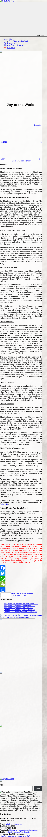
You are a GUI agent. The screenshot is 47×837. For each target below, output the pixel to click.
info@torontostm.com (14, 824)
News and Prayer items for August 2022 (19, 606)
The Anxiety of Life (18, 595)
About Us (8, 39)
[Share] (21, 589)
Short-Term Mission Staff (18, 41)
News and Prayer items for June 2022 (18, 608)
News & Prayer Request (13, 45)
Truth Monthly (9, 43)
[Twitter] (21, 573)
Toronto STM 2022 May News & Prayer (19, 610)
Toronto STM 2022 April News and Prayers (20, 612)
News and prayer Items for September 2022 (21, 604)
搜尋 (1, 785)
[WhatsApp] (21, 578)
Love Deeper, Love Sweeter (22, 593)
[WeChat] (21, 584)
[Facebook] (21, 567)
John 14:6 (4, 504)
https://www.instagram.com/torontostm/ (15, 836)
